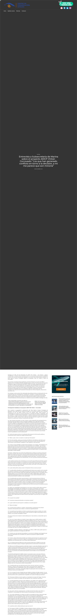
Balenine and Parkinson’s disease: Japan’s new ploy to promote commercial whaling (64, 420)
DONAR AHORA (61, 389)
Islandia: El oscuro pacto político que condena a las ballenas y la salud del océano (64, 414)
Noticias (18, 11)
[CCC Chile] (17, 5)
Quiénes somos (11, 11)
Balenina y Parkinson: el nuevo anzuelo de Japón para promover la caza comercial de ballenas (64, 426)
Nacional (38, 154)
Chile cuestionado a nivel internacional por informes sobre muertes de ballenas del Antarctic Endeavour (64, 407)
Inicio (5, 11)
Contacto (24, 11)
